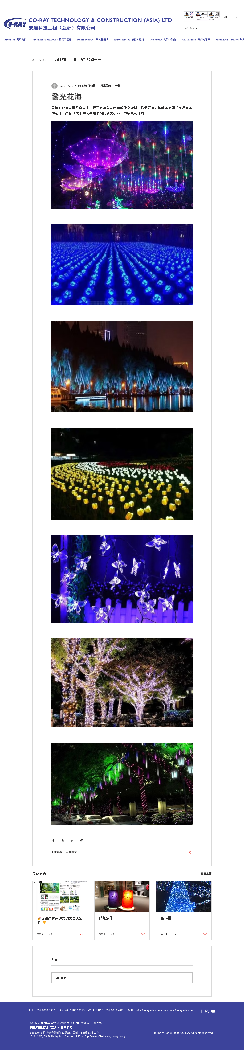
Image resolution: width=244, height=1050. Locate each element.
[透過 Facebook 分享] (53, 840)
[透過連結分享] (81, 840)
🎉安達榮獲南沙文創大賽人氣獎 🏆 (60, 920)
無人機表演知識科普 (87, 59)
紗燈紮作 (106, 918)
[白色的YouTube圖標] (213, 1011)
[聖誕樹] (183, 896)
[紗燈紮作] (122, 896)
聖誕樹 (166, 918)
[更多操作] (190, 86)
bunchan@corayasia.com (178, 1010)
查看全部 (206, 873)
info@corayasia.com (148, 1010)
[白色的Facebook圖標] (201, 1011)
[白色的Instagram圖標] (207, 1011)
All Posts (39, 59)
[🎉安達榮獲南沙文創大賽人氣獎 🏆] (60, 896)
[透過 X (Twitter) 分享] (62, 840)
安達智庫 (60, 59)
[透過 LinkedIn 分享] (72, 840)
